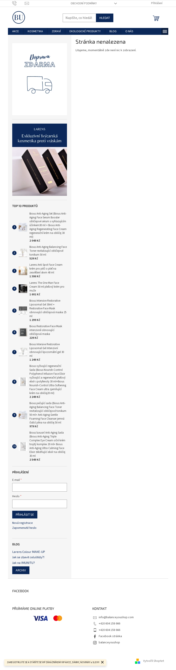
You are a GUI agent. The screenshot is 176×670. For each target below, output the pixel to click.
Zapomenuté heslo (24, 528)
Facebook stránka (110, 636)
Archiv (21, 570)
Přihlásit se (25, 514)
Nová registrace (22, 523)
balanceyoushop (109, 642)
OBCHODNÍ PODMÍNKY (84, 3)
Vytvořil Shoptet (153, 661)
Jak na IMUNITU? (23, 562)
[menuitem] (15, 31)
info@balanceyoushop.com (116, 617)
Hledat (104, 18)
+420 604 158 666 (109, 623)
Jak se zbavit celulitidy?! (28, 557)
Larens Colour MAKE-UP (28, 551)
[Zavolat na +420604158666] (18, 3)
